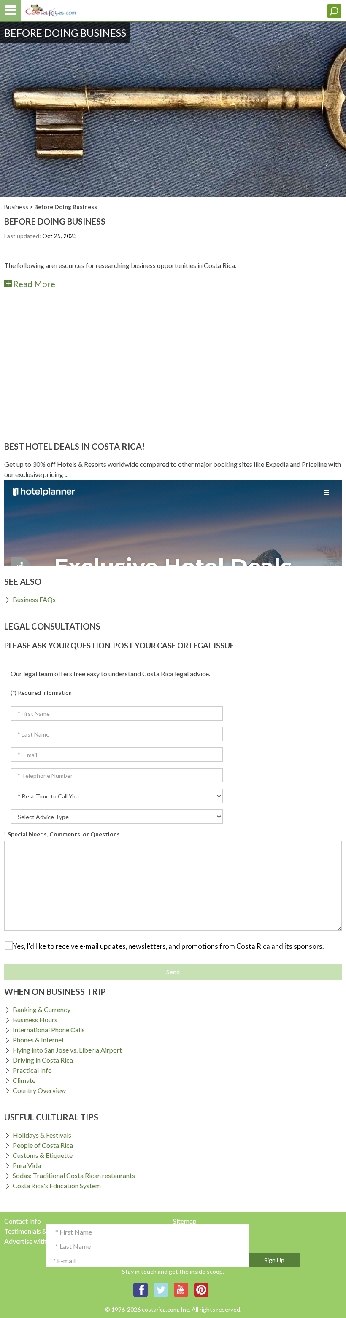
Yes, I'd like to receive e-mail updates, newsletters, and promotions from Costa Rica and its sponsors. (168, 946)
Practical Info (32, 1070)
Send (173, 971)
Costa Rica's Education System (57, 1185)
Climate (24, 1080)
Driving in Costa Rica (43, 1060)
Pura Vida (27, 1165)
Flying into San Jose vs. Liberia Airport (67, 1050)
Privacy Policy (193, 1231)
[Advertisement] (173, 366)
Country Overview (39, 1090)
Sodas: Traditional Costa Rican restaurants (74, 1175)
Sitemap (185, 1221)
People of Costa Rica (43, 1145)
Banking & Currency (41, 1009)
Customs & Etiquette (43, 1155)
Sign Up (274, 1260)
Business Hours (35, 1019)
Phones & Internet (38, 1040)
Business (16, 206)
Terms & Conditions (201, 1241)
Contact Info (22, 1221)
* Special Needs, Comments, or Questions (62, 834)
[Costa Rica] (50, 8)
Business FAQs (34, 599)
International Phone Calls (49, 1030)
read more (34, 283)
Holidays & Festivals (42, 1135)
